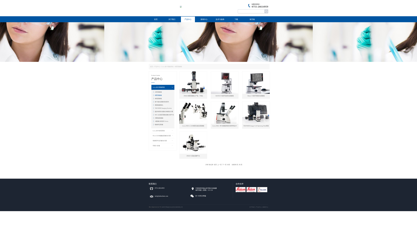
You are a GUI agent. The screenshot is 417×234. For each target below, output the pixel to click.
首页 (156, 19)
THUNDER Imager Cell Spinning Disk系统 (256, 126)
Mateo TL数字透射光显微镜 (256, 96)
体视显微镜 (158, 98)
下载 (236, 19)
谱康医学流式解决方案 (160, 140)
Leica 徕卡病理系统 (159, 131)
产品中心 (188, 19)
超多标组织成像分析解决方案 (164, 111)
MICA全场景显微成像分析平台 (164, 115)
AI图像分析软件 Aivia (161, 121)
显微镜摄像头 (159, 105)
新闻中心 (204, 19)
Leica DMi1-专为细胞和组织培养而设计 (224, 126)
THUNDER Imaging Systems (163, 108)
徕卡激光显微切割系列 (162, 102)
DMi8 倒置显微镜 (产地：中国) (193, 96)
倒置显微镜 (158, 95)
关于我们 (171, 19)
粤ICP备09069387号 (155, 207)
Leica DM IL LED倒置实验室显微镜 (193, 126)
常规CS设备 (156, 145)
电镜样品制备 (159, 124)
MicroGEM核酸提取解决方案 (162, 135)
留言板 (252, 19)
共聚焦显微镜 (159, 118)
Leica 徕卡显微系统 (159, 87)
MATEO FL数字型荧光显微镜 (225, 96)
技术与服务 (220, 19)
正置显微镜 (158, 92)
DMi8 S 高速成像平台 (193, 156)
